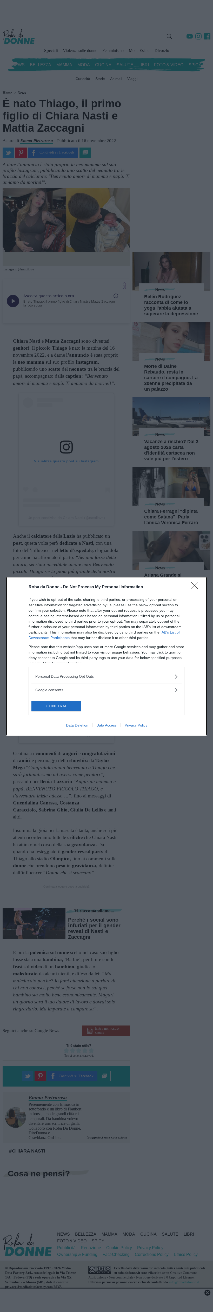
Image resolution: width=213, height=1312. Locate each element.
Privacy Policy (136, 725)
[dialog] (106, 656)
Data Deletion (77, 725)
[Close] (196, 587)
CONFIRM (56, 706)
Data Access (106, 725)
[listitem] (106, 676)
